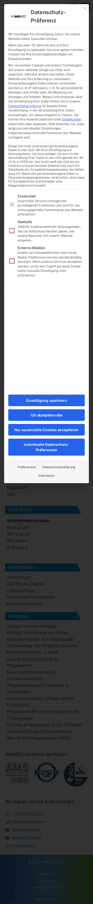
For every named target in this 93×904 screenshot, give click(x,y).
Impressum (46, 475)
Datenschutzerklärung (24, 106)
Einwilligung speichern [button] (46, 400)
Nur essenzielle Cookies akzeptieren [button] (46, 430)
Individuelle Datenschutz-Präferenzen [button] (46, 447)
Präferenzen (27, 467)
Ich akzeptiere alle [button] (47, 415)
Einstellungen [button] (71, 119)
